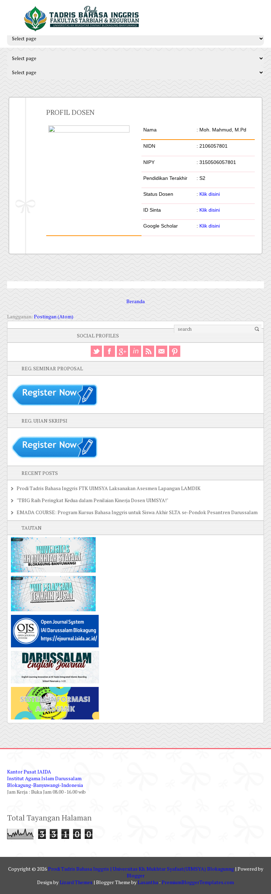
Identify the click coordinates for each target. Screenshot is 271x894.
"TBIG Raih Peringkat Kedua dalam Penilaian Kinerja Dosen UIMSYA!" (92, 500)
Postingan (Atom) (53, 316)
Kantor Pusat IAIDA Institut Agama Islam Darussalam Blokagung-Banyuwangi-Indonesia (45, 778)
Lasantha (148, 882)
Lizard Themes (76, 882)
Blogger (136, 875)
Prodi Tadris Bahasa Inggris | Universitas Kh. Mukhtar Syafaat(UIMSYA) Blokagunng (141, 868)
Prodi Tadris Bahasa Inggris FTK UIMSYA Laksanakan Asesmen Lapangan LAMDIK (108, 488)
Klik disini (209, 194)
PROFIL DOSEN (70, 112)
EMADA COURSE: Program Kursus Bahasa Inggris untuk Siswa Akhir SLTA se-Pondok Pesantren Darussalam (137, 512)
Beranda (135, 301)
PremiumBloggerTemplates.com (198, 882)
